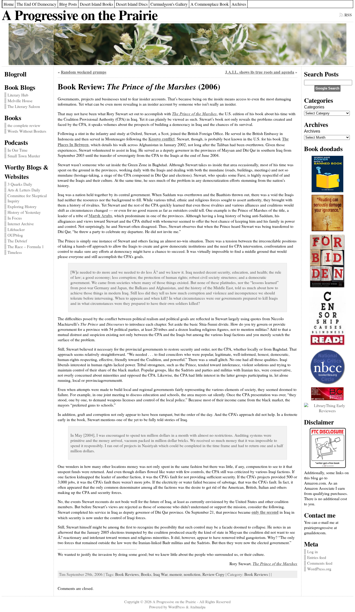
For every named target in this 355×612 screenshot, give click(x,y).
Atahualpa (198, 606)
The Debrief (17, 240)
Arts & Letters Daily (24, 189)
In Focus (15, 218)
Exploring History (22, 206)
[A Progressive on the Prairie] (177, 44)
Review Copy (213, 574)
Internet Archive (21, 223)
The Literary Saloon (24, 106)
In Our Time (18, 150)
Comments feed (319, 563)
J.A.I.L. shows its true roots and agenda (259, 72)
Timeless (15, 252)
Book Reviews (127, 574)
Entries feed (316, 557)
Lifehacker (16, 229)
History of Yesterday (24, 212)
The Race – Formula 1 (26, 246)
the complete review (24, 125)
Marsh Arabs (100, 215)
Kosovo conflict (161, 139)
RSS (348, 15)
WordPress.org (319, 568)
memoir (175, 574)
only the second (265, 512)
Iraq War (160, 574)
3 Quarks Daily (20, 184)
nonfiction (192, 574)
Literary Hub (18, 95)
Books (146, 574)
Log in (312, 551)
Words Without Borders (27, 131)
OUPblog (15, 235)
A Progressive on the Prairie (79, 15)
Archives (312, 131)
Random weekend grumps (83, 72)
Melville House (20, 100)
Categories (314, 107)
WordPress (176, 606)
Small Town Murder (24, 155)
